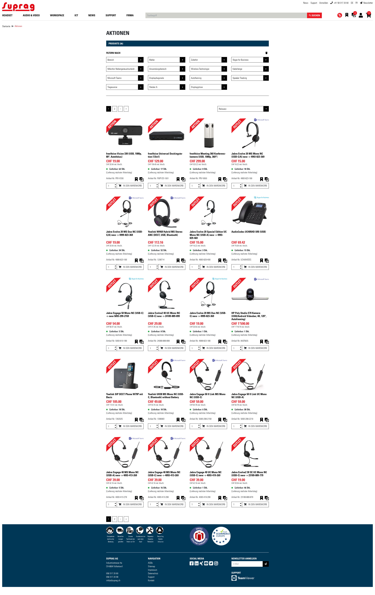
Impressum (152, 569)
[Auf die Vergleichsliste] (141, 179)
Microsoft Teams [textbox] (114, 78)
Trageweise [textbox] (112, 87)
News (305, 2)
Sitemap (151, 566)
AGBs (150, 562)
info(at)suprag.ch (113, 580)
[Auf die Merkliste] (136, 179)
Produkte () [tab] (116, 43)
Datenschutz (153, 573)
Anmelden (323, 2)
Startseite (6, 26)
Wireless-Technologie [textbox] (200, 69)
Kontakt (151, 580)
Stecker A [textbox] (153, 87)
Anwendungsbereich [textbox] (157, 69)
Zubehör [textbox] (194, 59)
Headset (7, 15)
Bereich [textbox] (111, 59)
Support (314, 2)
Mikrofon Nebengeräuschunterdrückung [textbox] (124, 69)
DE (352, 2)
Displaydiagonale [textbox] (156, 78)
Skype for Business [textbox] (240, 59)
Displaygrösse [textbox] (197, 87)
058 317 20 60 (112, 573)
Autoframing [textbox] (196, 78)
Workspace (57, 15)
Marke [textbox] (152, 59)
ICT (76, 15)
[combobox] (243, 109)
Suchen (315, 15)
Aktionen (18, 26)
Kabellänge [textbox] (237, 69)
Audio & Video (31, 15)
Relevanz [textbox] (222, 109)
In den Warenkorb (132, 185)
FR (357, 2)
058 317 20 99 (112, 577)
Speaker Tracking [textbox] (240, 78)
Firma (130, 15)
